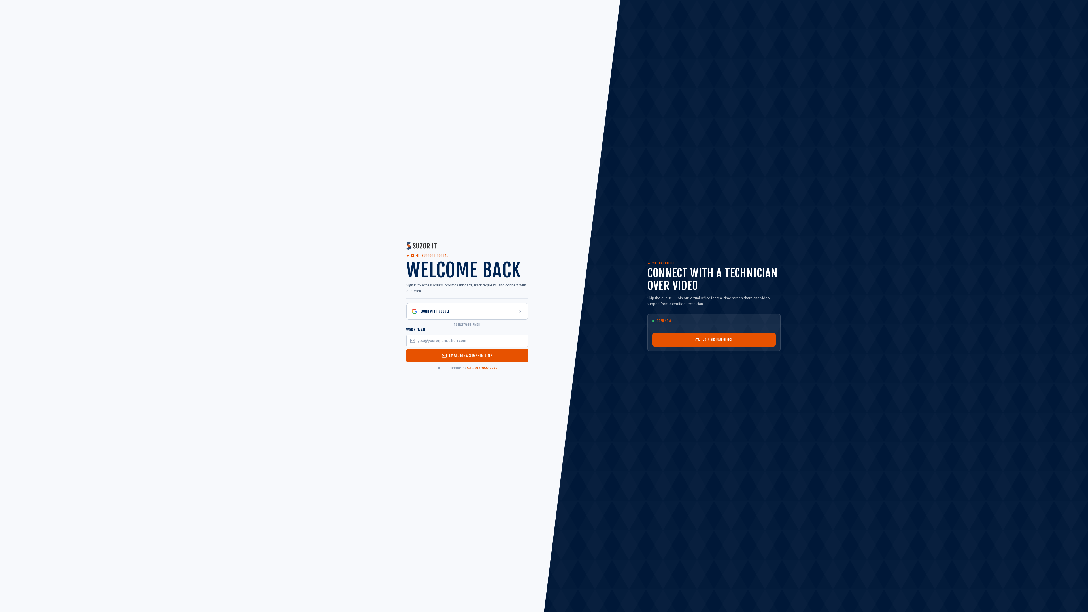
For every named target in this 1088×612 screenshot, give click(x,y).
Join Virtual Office (717, 339)
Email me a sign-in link (471, 355)
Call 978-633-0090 (482, 367)
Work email (416, 330)
